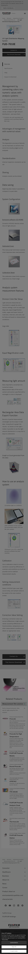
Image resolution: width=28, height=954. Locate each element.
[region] (14, 941)
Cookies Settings (14, 942)
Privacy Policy (5, 939)
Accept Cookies (14, 951)
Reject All (14, 946)
